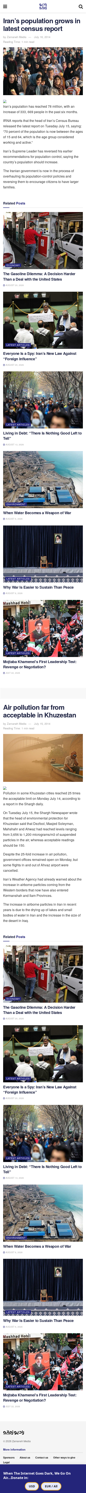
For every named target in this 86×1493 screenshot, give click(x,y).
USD (32, 1486)
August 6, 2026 (14, 518)
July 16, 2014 (42, 37)
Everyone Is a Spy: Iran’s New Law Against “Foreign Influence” (39, 356)
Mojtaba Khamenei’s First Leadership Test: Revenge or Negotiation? (39, 664)
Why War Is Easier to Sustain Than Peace (38, 587)
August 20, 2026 (14, 285)
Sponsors (9, 1457)
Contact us (41, 1457)
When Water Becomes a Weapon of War (37, 512)
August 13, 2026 (14, 444)
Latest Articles (18, 344)
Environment (16, 504)
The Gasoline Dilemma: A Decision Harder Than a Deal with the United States (39, 276)
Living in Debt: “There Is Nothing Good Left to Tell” (42, 435)
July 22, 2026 (12, 672)
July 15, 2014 (42, 724)
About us (25, 1457)
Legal (6, 1462)
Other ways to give (64, 1457)
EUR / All (51, 1486)
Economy (13, 265)
